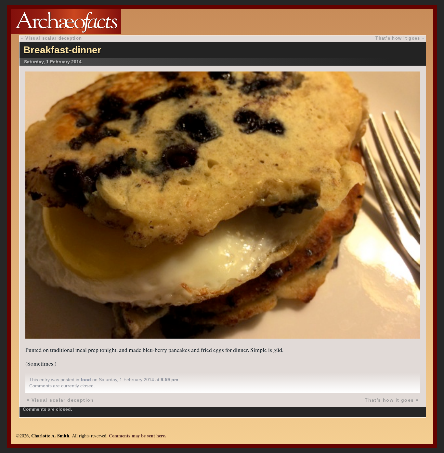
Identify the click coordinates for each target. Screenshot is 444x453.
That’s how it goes (397, 38)
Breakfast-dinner (62, 50)
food (86, 379)
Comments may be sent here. (137, 435)
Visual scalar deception (53, 38)
